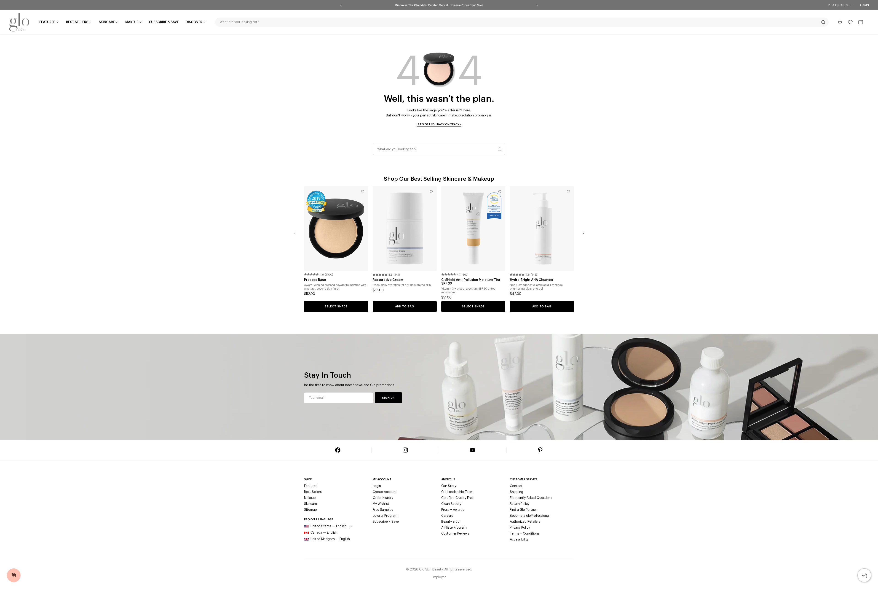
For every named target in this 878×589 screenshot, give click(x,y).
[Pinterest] (540, 450)
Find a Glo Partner (523, 509)
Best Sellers (313, 492)
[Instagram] (405, 450)
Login (864, 5)
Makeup (310, 498)
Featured (311, 486)
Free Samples (383, 509)
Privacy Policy (520, 527)
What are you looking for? (396, 149)
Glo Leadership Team (457, 492)
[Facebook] (337, 450)
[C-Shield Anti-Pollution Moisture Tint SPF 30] (473, 228)
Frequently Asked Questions (531, 498)
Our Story (448, 486)
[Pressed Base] (336, 228)
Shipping (516, 492)
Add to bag (404, 306)
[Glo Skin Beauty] (19, 22)
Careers (447, 515)
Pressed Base (315, 280)
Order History (383, 498)
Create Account (385, 492)
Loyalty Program (385, 515)
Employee (439, 577)
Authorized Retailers (525, 521)
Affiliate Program (454, 527)
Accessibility (519, 539)
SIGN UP (388, 397)
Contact (516, 486)
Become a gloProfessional (529, 515)
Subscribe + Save (386, 521)
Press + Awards (452, 509)
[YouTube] (472, 450)
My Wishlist (381, 504)
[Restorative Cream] (405, 228)
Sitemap (310, 509)
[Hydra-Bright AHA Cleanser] (542, 228)
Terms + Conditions (524, 533)
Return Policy (519, 504)
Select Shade (336, 306)
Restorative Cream (388, 280)
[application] (864, 575)
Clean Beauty (451, 504)
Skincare (310, 504)
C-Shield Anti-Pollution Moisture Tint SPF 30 (470, 281)
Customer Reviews (455, 533)
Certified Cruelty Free (457, 498)
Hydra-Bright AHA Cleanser (532, 280)
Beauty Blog (450, 521)
